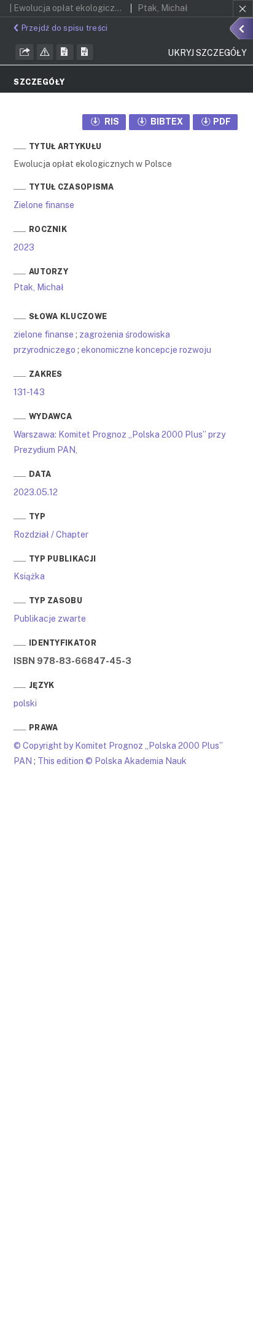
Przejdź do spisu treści (64, 28)
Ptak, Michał (39, 287)
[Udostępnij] (24, 52)
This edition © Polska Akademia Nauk (112, 761)
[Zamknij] (243, 8)
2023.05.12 (36, 492)
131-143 (29, 392)
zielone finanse (44, 334)
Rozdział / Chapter (51, 534)
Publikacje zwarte (50, 619)
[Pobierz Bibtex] (85, 52)
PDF (222, 121)
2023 (24, 247)
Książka (29, 576)
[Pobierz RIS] (65, 52)
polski (25, 703)
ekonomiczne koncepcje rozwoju (146, 350)
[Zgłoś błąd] (45, 52)
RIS (111, 121)
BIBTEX (166, 121)
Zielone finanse (44, 205)
